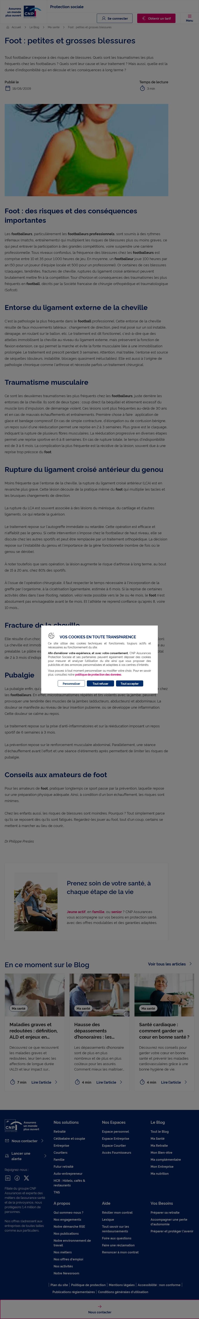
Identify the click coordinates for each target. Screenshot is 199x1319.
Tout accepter (130, 683)
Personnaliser (71, 683)
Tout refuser (100, 683)
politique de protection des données (98, 674)
